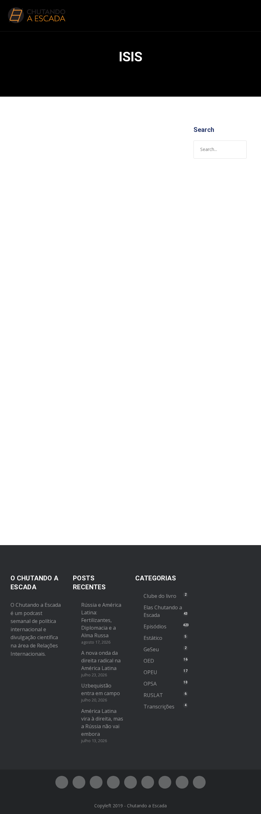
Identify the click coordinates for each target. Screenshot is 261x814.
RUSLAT (153, 695)
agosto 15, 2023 (34, 216)
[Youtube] (130, 782)
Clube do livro (160, 595)
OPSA (150, 683)
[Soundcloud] (199, 782)
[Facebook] (61, 782)
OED (149, 660)
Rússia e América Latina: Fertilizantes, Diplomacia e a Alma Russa (101, 620)
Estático (153, 637)
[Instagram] (96, 782)
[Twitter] (79, 782)
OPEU (150, 672)
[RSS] (147, 782)
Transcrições (159, 706)
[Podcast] (165, 782)
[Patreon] (182, 782)
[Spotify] (113, 782)
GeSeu (151, 649)
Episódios (60, 230)
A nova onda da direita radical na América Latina (101, 660)
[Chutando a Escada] (36, 15)
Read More (29, 495)
